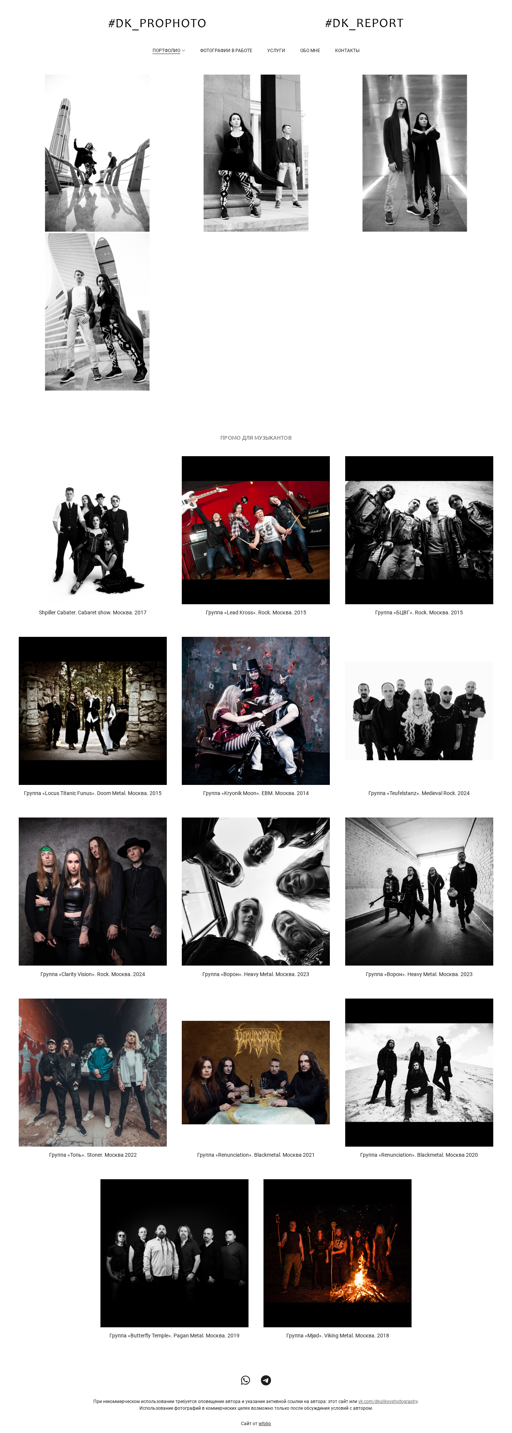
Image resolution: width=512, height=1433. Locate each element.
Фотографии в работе (226, 50)
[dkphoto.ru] (256, 24)
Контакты (347, 50)
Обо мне (310, 50)
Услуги (276, 50)
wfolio (265, 1423)
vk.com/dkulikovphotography (388, 1401)
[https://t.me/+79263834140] (266, 1381)
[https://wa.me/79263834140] (245, 1381)
